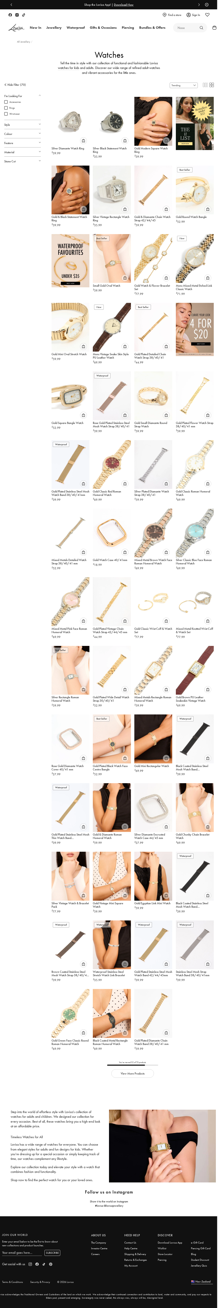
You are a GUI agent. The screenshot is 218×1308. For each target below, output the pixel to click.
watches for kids (68, 68)
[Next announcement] (198, 5)
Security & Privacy (40, 1282)
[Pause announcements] (205, 4)
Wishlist (162, 1248)
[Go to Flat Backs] (201, 27)
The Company (98, 1242)
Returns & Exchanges (135, 1260)
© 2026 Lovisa (65, 1282)
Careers (95, 1254)
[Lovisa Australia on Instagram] (17, 15)
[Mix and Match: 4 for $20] (195, 328)
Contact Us (130, 1242)
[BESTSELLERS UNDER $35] (195, 122)
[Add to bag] (83, 140)
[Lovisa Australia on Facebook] (10, 15)
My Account (131, 1265)
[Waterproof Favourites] (70, 259)
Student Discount (200, 1260)
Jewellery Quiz (199, 1265)
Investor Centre (99, 1248)
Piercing (162, 1260)
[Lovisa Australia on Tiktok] (23, 15)
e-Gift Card (197, 1242)
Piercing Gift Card (201, 1248)
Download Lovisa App (170, 1242)
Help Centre (130, 1248)
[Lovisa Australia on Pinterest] (50, 1264)
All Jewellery (24, 41)
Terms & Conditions (12, 1282)
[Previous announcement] (12, 5)
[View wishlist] (207, 15)
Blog (193, 1254)
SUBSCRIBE (52, 1253)
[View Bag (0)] (213, 27)
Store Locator (165, 1254)
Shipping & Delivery (135, 1254)
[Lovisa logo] (17, 28)
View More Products (133, 1073)
